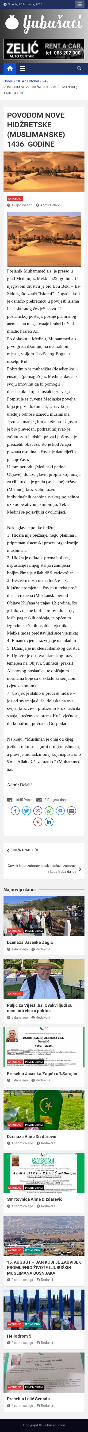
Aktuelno (15, 198)
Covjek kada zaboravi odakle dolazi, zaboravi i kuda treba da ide (42, 869)
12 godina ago (21, 205)
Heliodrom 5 (19, 1336)
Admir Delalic (50, 205)
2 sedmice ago (22, 1280)
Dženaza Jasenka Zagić (30, 942)
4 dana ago (19, 949)
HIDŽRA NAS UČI (25, 850)
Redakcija (43, 949)
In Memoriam (34, 930)
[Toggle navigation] (22, 68)
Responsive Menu (79, 4)
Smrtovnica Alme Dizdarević (34, 1199)
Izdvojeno (32, 1250)
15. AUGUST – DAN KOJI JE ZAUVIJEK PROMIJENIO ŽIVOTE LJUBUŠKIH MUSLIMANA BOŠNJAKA (44, 1268)
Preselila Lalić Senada (28, 1398)
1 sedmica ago (22, 1143)
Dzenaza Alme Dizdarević (31, 1136)
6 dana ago (19, 1080)
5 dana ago (19, 1017)
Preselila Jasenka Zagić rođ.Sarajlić (42, 1073)
